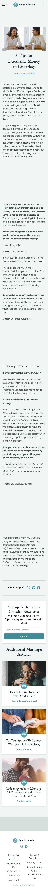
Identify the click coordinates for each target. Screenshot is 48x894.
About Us (13, 859)
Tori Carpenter (24, 801)
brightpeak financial (24, 73)
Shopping (13, 854)
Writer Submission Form (34, 875)
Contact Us (13, 871)
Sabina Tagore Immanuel (24, 701)
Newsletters (13, 875)
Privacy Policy (34, 862)
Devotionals (13, 879)
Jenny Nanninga (24, 749)
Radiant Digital (34, 866)
